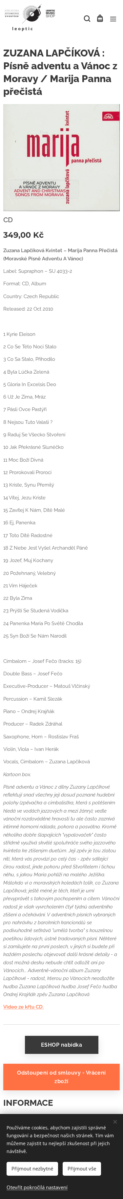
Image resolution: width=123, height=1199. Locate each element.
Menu (113, 18)
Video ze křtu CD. (23, 1007)
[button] (86, 19)
